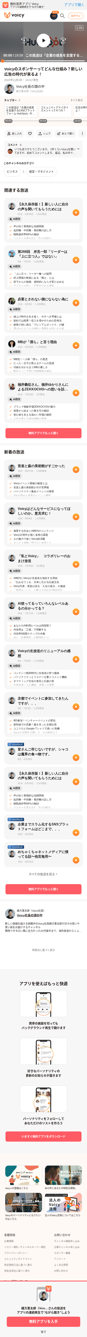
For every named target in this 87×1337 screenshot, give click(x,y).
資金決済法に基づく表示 (17, 1271)
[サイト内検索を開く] (62, 16)
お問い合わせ (61, 1271)
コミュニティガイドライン (18, 1259)
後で (43, 1331)
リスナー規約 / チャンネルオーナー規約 (25, 1247)
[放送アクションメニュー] (82, 133)
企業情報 (9, 1241)
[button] (43, 40)
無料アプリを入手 (43, 1322)
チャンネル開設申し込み (67, 1241)
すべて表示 (76, 100)
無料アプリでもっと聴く (44, 433)
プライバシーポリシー (15, 1253)
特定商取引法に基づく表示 (18, 1265)
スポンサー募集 (62, 1253)
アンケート (60, 1259)
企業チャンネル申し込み (67, 1247)
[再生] (76, 212)
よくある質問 (61, 1265)
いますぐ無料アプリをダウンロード (43, 1136)
